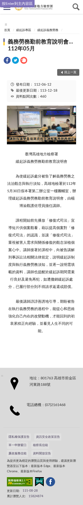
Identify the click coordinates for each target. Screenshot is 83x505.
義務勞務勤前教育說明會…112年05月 (40, 45)
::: (6, 24)
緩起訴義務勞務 (47, 30)
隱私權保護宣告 (19, 436)
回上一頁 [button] (70, 72)
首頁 (7, 30)
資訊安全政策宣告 (48, 436)
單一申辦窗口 (18, 445)
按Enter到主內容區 (17, 4)
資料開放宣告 (42, 453)
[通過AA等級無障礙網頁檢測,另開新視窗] (20, 482)
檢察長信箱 (40, 445)
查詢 (76, 7)
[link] (7, 61)
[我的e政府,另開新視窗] (39, 482)
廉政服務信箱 (18, 453)
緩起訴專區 (23, 30)
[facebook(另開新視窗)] (50, 482)
